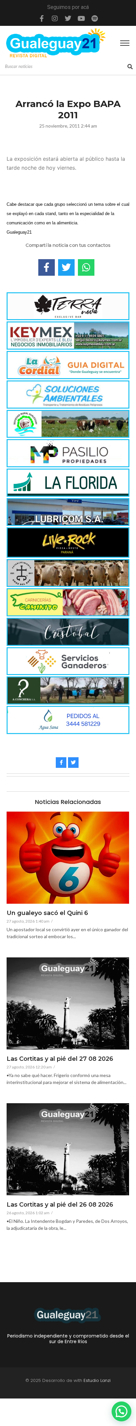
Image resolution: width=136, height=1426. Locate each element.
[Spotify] (94, 18)
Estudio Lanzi (97, 1380)
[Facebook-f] (41, 18)
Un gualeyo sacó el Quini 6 (47, 913)
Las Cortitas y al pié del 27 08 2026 (60, 1059)
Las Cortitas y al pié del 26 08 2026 (60, 1205)
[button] (121, 1411)
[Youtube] (81, 18)
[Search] (130, 67)
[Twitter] (68, 18)
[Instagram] (54, 18)
